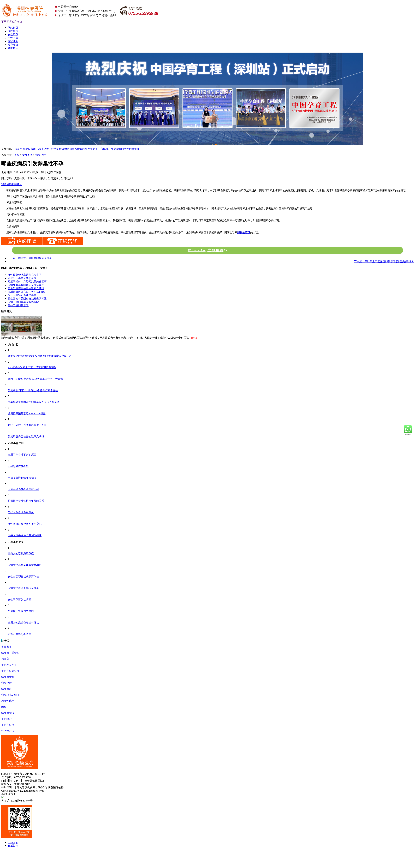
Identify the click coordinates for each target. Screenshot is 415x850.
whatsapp (13, 842)
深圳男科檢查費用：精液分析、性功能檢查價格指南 (45, 148)
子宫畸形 (6, 718)
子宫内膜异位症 (10, 670)
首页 (16, 154)
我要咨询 (6, 184)
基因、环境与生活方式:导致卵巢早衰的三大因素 (35, 379)
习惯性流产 (7, 700)
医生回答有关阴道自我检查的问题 (27, 298)
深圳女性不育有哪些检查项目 (25, 565)
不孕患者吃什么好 (18, 466)
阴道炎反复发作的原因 (21, 611)
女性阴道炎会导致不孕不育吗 (25, 523)
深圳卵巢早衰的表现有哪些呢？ (26, 285)
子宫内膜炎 (7, 724)
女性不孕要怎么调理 (19, 599)
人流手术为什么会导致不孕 (23, 489)
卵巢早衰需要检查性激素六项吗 (26, 288)
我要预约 (17, 184)
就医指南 (13, 48)
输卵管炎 (6, 688)
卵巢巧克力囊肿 (10, 694)
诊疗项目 (13, 44)
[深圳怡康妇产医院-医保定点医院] (207, 54)
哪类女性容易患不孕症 (21, 553)
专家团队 (13, 41)
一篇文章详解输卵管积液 (22, 477)
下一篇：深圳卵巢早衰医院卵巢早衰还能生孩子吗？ (384, 261)
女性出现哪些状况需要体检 (23, 576)
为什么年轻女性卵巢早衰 (22, 295)
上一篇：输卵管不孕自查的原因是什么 (30, 258)
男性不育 (13, 38)
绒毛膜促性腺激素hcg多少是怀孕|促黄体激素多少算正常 (40, 356)
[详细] (194, 337)
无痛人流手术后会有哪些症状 (25, 535)
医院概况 (13, 31)
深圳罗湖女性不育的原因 (22, 454)
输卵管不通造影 (10, 652)
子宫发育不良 (9, 664)
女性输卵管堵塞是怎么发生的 (25, 274)
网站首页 (13, 27)
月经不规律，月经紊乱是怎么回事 (27, 281)
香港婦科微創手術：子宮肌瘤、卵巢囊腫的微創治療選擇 (107, 148)
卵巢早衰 (40, 154)
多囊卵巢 (6, 646)
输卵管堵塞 (7, 676)
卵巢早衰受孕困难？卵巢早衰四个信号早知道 (34, 402)
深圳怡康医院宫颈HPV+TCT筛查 (27, 291)
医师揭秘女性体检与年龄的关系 (26, 500)
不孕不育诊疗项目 (11, 21)
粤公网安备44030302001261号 (36, 797)
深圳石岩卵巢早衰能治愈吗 (23, 302)
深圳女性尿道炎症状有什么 (23, 588)
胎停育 (5, 658)
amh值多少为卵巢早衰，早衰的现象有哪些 (32, 367)
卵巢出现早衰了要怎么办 (22, 278)
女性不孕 (13, 34)
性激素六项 (7, 730)
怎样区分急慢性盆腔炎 (21, 512)
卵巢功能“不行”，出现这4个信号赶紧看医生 (33, 390)
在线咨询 (13, 845)
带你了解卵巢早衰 (18, 305)
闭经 (3, 706)
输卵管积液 (7, 712)
